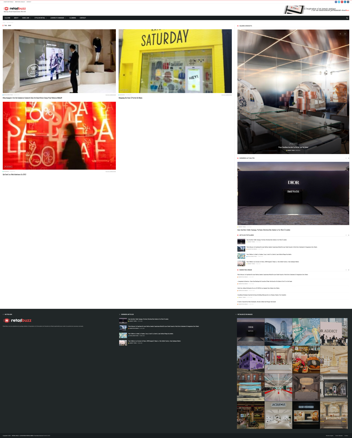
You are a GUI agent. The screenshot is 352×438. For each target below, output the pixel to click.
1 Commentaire (301, 150)
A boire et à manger (57, 18)
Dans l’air (25, 18)
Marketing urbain (252, 249)
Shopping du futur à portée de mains (130, 97)
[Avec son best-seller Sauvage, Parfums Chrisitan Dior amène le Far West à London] (293, 193)
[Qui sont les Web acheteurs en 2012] (59, 136)
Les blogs (122, 94)
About (16, 18)
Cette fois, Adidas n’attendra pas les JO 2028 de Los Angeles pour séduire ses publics (258, 288)
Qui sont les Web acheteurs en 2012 (14, 174)
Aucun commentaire (111, 94)
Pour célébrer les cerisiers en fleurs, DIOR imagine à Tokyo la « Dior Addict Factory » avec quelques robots (273, 262)
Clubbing (72, 18)
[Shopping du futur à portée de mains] (175, 61)
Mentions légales (20, 1)
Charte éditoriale (8, 1)
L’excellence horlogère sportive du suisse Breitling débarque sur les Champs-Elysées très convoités (261, 295)
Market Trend (286, 150)
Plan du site (46, 435)
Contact (29, 1)
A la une (7, 18)
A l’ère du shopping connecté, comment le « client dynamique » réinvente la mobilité (293, 147)
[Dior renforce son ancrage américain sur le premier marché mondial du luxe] (334, 359)
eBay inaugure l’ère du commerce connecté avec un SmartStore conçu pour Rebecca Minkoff (32, 97)
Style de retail (40, 18)
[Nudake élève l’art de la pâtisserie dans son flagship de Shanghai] (306, 415)
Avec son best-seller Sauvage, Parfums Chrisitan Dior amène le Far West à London (263, 229)
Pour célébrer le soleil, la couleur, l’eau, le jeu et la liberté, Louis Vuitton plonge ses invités (269, 254)
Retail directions (8, 94)
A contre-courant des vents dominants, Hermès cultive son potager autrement (256, 302)
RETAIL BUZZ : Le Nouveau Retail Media (23, 435)
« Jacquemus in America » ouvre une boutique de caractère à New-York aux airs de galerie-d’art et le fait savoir (264, 281)
